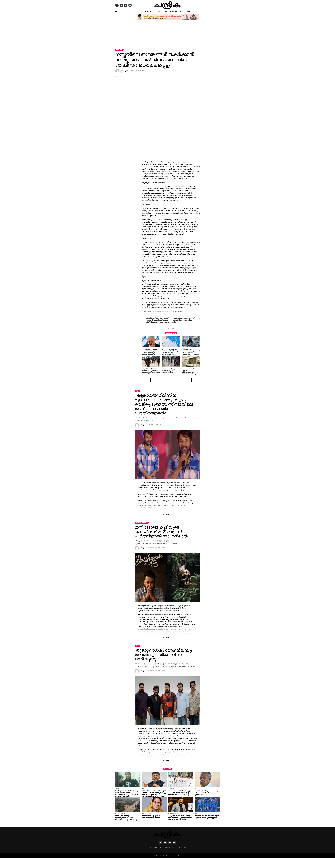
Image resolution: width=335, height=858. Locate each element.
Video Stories (173, 11)
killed (169, 311)
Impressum (167, 847)
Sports (158, 11)
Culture (165, 11)
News (151, 11)
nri (185, 847)
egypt (154, 311)
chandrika (125, 72)
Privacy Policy (158, 847)
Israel (164, 311)
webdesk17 (145, 549)
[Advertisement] (167, 35)
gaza (159, 311)
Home (146, 11)
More (181, 11)
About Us (174, 847)
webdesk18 (145, 426)
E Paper (188, 11)
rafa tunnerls (177, 311)
